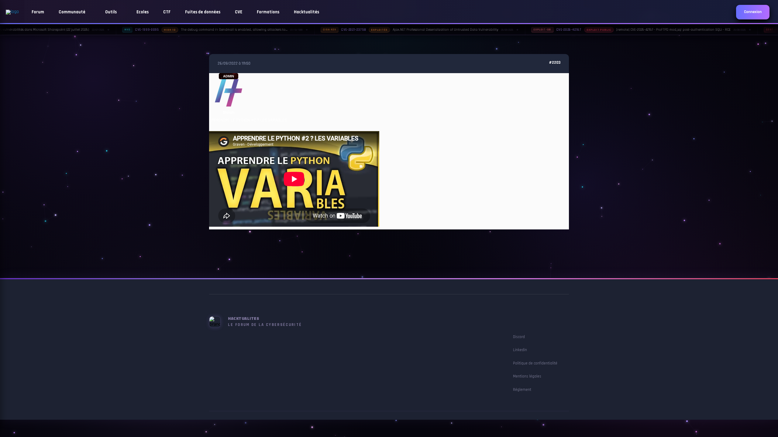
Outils (111, 12)
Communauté (72, 12)
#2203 (554, 63)
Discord (519, 336)
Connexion (753, 12)
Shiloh (228, 112)
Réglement (522, 389)
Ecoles (142, 12)
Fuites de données (202, 12)
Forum (38, 12)
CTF (166, 12)
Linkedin (520, 349)
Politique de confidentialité (535, 363)
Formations (268, 12)
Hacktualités (306, 12)
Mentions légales (527, 376)
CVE (238, 12)
